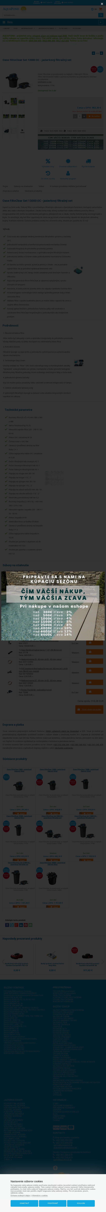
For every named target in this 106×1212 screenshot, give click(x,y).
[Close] (102, 4)
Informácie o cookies (40, 1195)
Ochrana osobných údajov (20, 1195)
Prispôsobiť (53, 1203)
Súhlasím (81, 1203)
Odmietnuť (24, 1203)
